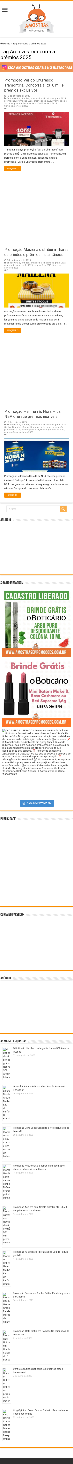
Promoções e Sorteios (52, 429)
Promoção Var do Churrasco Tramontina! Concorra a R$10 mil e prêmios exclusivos (34, 85)
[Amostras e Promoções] (36, 18)
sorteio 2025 (50, 103)
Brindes (25, 98)
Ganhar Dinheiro (12, 427)
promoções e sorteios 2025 (28, 103)
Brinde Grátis (13, 98)
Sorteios (8, 106)
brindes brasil (38, 98)
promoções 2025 (42, 101)
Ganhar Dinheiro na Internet (36, 427)
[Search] (63, 509)
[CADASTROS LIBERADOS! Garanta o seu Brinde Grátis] (36, 623)
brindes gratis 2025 (56, 98)
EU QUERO (12, 168)
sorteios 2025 (21, 106)
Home (6, 43)
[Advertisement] (36, 210)
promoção (9, 101)
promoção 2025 (24, 101)
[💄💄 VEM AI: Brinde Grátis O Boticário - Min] (36, 693)
